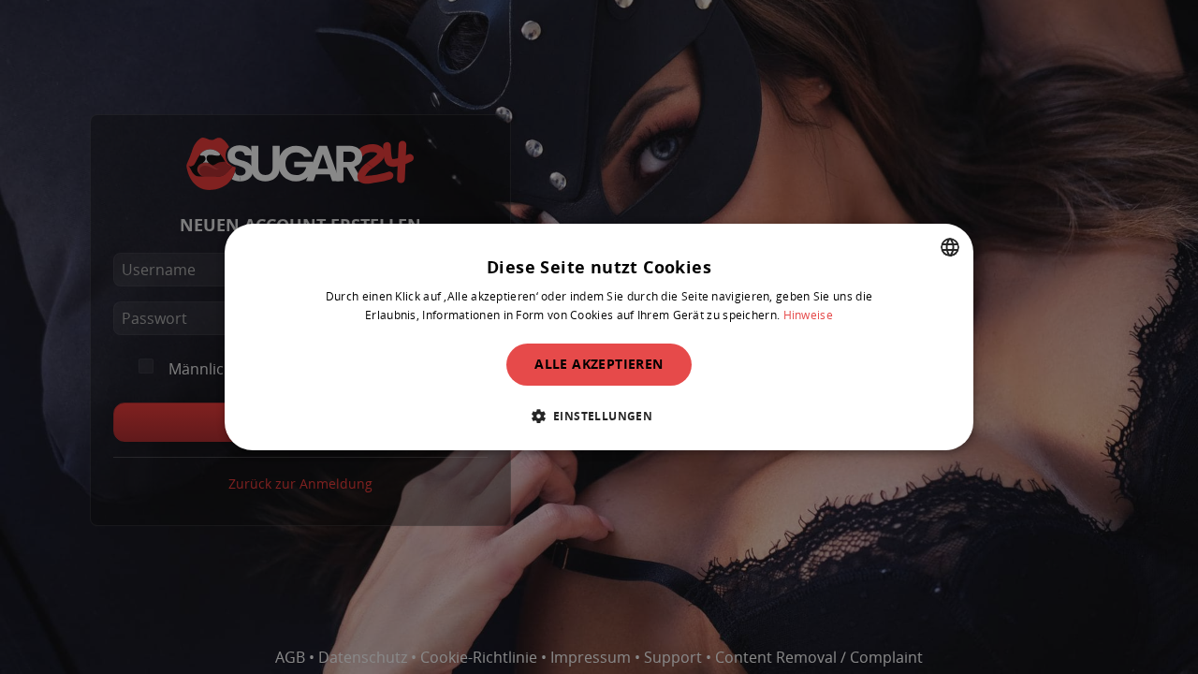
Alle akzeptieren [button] (598, 364)
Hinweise (808, 315)
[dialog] (599, 337)
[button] (599, 415)
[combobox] (950, 247)
